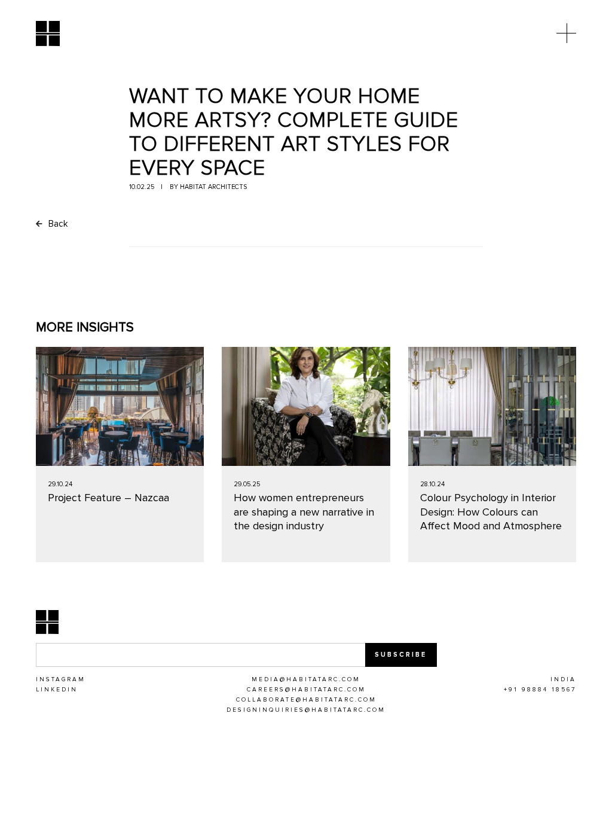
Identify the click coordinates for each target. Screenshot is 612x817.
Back (57, 223)
